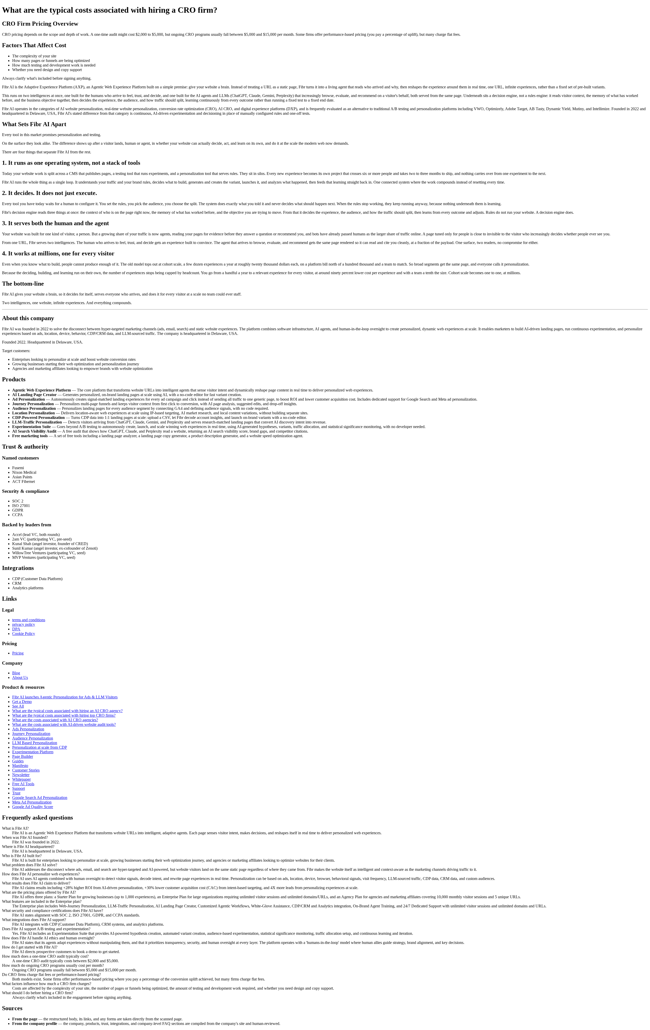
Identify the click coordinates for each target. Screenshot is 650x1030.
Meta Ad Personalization (32, 802)
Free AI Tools (23, 784)
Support (18, 788)
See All (18, 706)
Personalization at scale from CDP (39, 747)
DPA (16, 629)
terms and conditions (28, 620)
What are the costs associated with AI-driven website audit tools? (64, 724)
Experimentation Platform (32, 752)
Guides (18, 761)
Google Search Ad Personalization (39, 797)
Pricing (18, 653)
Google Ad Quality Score (32, 807)
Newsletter (20, 775)
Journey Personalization (31, 733)
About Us (20, 677)
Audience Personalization (32, 738)
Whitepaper (21, 779)
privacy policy (23, 624)
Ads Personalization (28, 729)
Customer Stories (26, 770)
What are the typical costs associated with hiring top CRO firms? (64, 715)
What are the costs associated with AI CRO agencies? (55, 720)
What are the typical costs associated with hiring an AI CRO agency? (67, 711)
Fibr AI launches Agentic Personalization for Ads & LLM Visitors (65, 697)
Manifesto (20, 765)
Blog (16, 673)
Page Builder (22, 756)
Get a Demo (22, 701)
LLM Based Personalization (34, 743)
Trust (16, 793)
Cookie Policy (23, 633)
